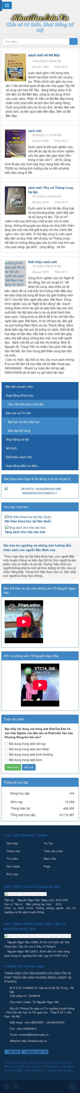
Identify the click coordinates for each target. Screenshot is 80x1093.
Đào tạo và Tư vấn (18, 413)
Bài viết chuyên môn (19, 386)
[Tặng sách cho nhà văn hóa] (40, 527)
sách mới (35, 131)
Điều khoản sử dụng (60, 1070)
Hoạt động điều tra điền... (23, 466)
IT (41, 1070)
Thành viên (13, 851)
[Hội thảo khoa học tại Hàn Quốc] (40, 517)
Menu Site (50, 859)
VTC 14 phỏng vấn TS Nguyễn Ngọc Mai (31, 656)
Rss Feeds (13, 866)
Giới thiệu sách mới (42, 262)
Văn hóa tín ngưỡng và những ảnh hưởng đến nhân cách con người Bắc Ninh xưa (37, 547)
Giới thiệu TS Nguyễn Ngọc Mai (32, 886)
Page (47, 866)
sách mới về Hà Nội (44, 55)
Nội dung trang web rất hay (27, 743)
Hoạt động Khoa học (19, 395)
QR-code (13, 1052)
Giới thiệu (12, 843)
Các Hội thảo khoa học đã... (26, 404)
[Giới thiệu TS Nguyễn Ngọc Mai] (26, 894)
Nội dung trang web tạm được (29, 749)
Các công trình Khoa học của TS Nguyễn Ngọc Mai (34, 926)
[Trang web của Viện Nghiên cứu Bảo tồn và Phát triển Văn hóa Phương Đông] (40, 17)
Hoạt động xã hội (17, 439)
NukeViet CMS (13, 1070)
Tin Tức (48, 843)
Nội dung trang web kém (25, 760)
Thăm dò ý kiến (53, 851)
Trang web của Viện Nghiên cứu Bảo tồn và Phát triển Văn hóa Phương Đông (38, 1064)
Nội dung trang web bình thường (31, 754)
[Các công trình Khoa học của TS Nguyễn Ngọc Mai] (38, 936)
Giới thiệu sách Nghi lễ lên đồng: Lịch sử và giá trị (37, 479)
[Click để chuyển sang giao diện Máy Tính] (16, 1086)
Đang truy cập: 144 (36, 1052)
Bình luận (12, 874)
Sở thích (11, 448)
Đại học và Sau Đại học (23, 422)
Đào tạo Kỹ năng (19, 430)
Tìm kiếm (12, 859)
